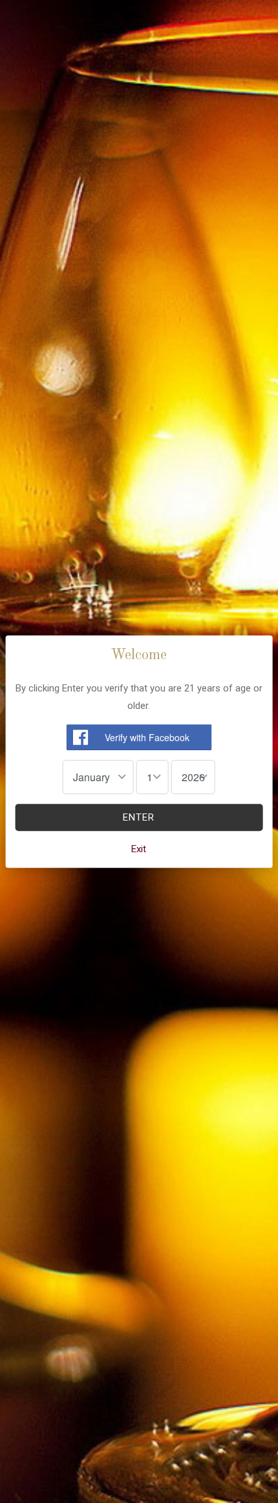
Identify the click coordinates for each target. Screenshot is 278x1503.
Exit (138, 849)
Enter (139, 817)
